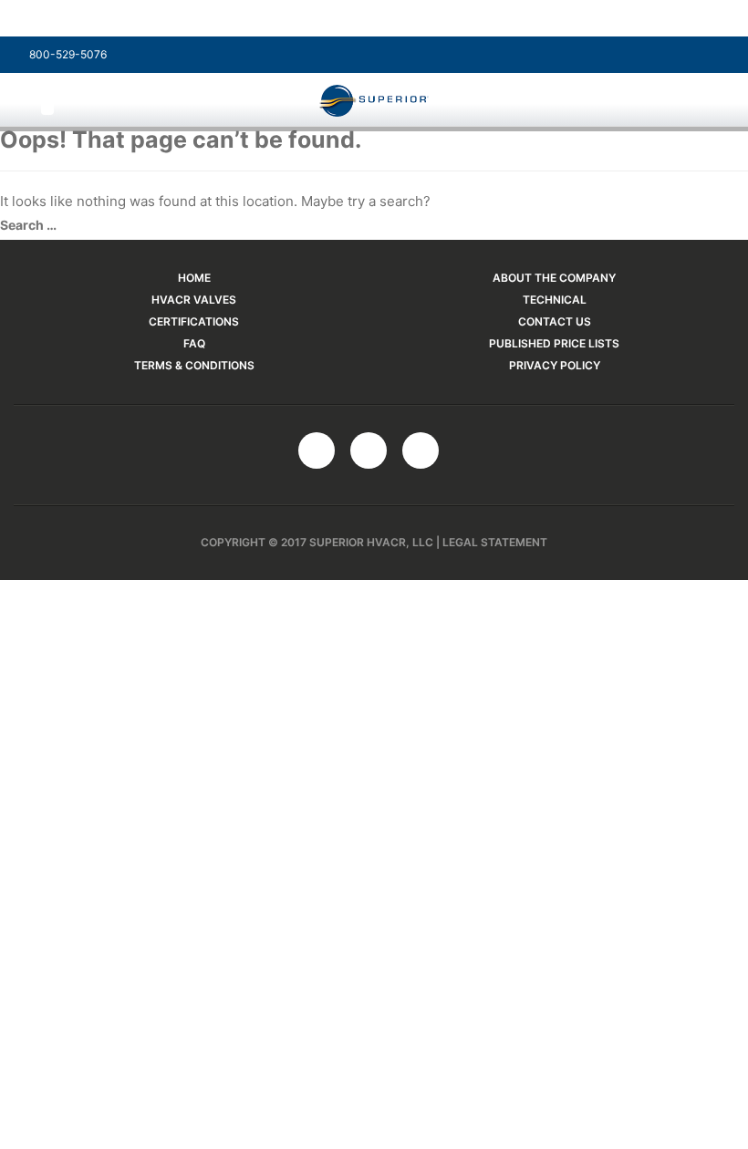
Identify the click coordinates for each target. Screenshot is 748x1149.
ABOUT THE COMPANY (554, 278)
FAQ (194, 343)
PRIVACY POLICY (554, 365)
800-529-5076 (66, 54)
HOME (194, 278)
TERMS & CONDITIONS (194, 365)
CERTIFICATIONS (194, 321)
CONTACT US (554, 321)
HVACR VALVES (193, 299)
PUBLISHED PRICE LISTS (554, 343)
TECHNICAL (555, 299)
